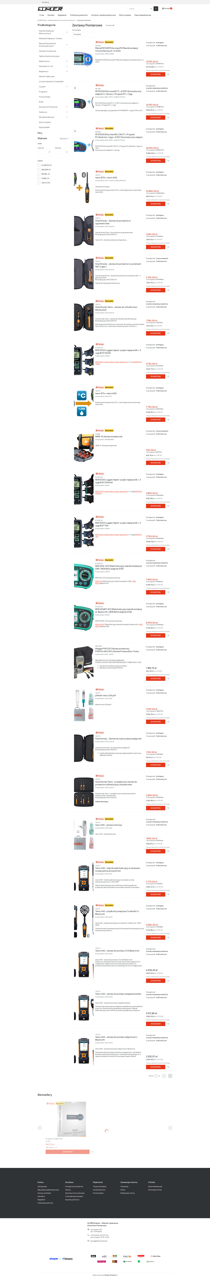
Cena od (41, 148)
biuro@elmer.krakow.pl (99, 1241)
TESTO (44, 183)
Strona (151, 1076)
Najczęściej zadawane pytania (48, 1190)
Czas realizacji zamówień (74, 1196)
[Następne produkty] (164, 1076)
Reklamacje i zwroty (128, 1193)
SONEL (44, 178)
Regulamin (41, 1200)
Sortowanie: (76, 30)
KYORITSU (45, 165)
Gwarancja (124, 1186)
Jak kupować (42, 1186)
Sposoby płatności (72, 1200)
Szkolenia (41, 1196)
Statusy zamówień (44, 1193)
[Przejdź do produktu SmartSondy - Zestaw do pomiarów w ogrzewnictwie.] (84, 230)
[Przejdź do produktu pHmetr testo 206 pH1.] (84, 705)
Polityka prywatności (45, 1203)
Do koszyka (156, 74)
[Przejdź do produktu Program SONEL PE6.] (70, 1119)
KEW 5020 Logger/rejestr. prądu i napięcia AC (111, 362)
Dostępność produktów (74, 1186)
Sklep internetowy (104, 1275)
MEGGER (45, 170)
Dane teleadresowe (155, 1186)
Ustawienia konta (99, 1190)
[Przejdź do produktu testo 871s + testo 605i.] (84, 403)
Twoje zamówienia (99, 1186)
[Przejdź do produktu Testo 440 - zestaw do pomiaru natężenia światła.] (84, 1007)
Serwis (123, 1190)
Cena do (58, 148)
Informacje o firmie (155, 1190)
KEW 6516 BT (100, 624)
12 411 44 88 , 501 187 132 (99, 1235)
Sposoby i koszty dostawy (75, 1193)
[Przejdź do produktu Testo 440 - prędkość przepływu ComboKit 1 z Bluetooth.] (84, 921)
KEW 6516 (98, 581)
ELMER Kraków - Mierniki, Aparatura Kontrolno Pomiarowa (56, 20)
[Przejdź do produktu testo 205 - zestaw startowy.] (84, 835)
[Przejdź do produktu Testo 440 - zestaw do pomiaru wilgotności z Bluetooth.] (84, 1050)
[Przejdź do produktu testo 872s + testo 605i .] (84, 187)
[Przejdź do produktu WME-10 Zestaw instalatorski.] (84, 446)
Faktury (68, 1190)
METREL (44, 174)
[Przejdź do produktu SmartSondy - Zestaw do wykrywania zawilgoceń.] (84, 748)
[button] (156, 8)
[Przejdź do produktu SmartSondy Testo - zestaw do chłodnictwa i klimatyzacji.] (84, 317)
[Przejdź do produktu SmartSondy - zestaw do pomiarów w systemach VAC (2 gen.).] (84, 273)
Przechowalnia (98, 1193)
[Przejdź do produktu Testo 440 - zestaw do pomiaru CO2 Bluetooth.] (84, 964)
